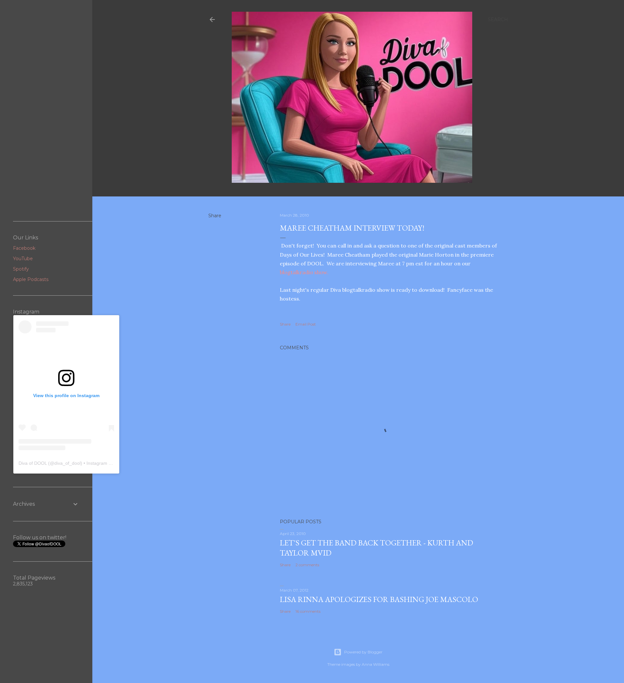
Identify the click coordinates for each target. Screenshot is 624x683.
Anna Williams (375, 664)
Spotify (21, 269)
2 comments (307, 564)
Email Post (305, 324)
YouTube (23, 258)
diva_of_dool (67, 463)
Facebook (24, 248)
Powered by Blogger (363, 652)
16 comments (307, 611)
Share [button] (214, 216)
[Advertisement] (46, 110)
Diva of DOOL (33, 463)
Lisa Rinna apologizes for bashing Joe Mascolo (379, 599)
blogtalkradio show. (304, 272)
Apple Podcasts (30, 279)
